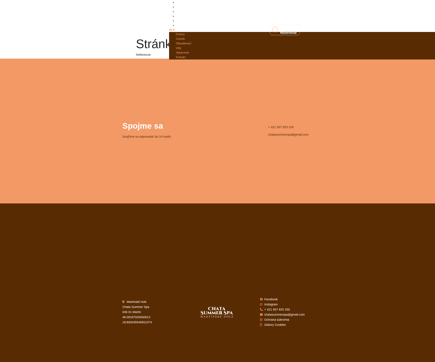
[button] (215, 30)
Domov (180, 34)
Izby (178, 48)
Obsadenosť (186, 11)
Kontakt (183, 25)
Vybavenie (182, 52)
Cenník (180, 38)
